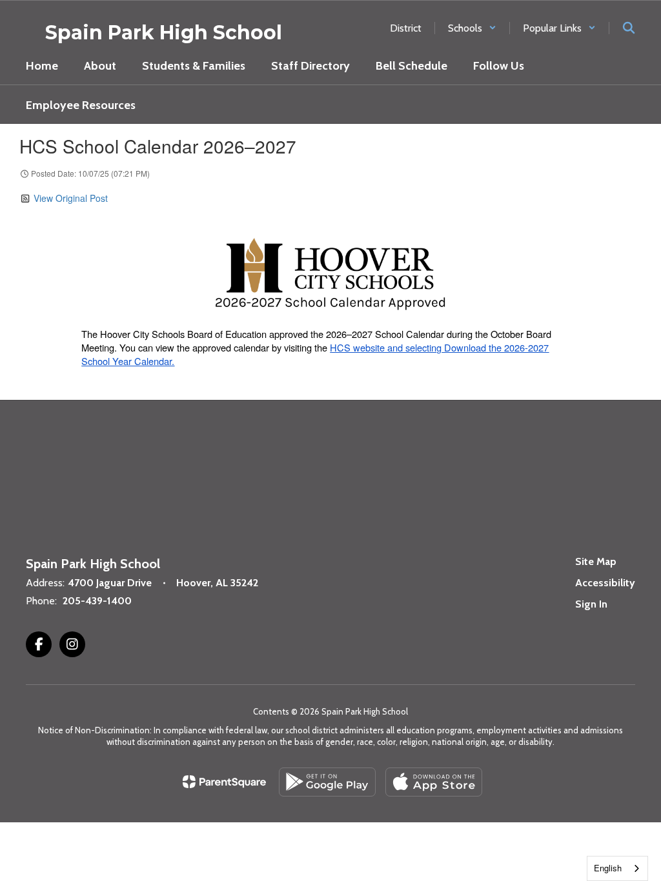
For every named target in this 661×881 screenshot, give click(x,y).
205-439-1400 (97, 601)
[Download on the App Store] (433, 782)
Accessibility (605, 583)
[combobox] (617, 868)
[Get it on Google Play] (327, 782)
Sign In (591, 604)
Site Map (595, 561)
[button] (472, 28)
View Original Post (71, 198)
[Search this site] (628, 27)
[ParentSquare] (224, 781)
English (608, 868)
